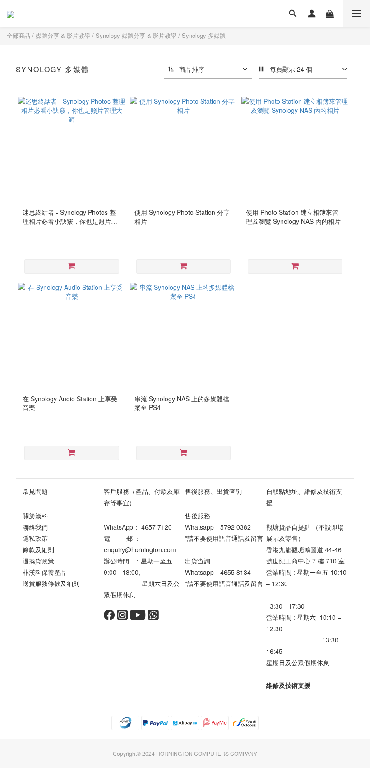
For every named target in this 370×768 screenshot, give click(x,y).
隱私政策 (35, 538)
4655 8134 (235, 572)
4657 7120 (156, 526)
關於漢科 (35, 515)
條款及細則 (38, 549)
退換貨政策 (38, 560)
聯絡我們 (35, 526)
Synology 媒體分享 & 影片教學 (136, 35)
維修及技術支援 (288, 684)
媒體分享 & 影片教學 (63, 35)
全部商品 (18, 35)
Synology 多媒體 (204, 35)
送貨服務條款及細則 (51, 583)
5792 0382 (235, 526)
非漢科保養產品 (45, 572)
